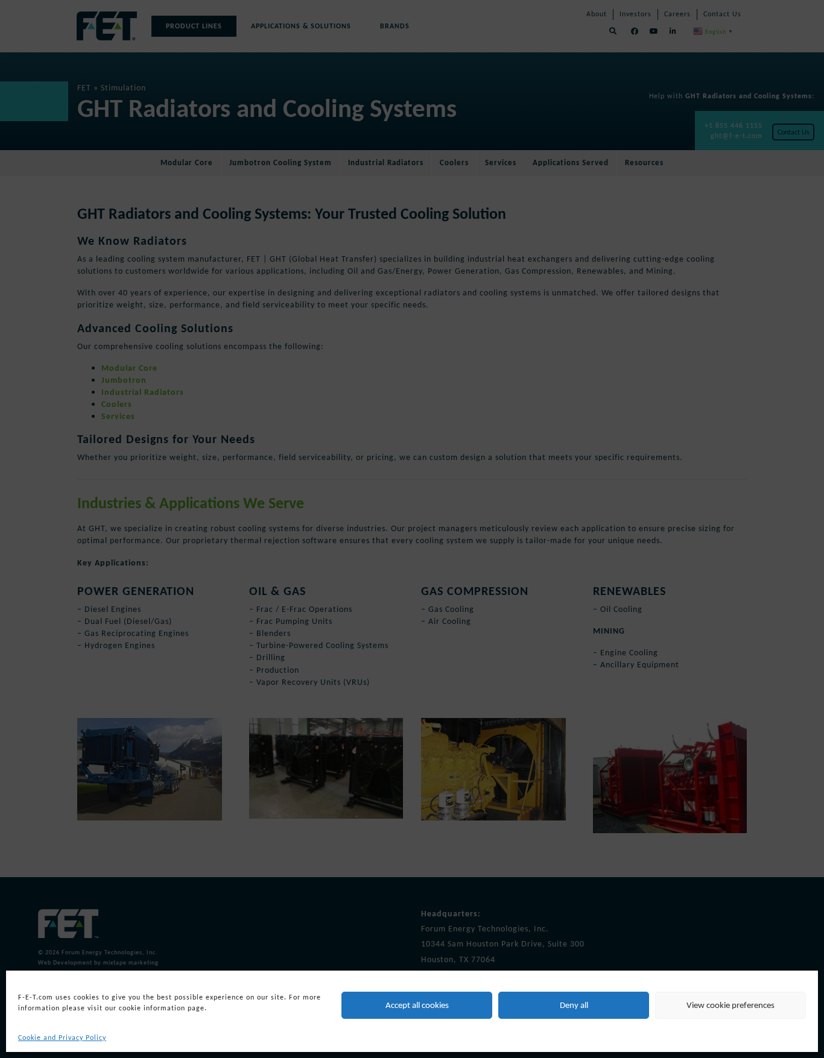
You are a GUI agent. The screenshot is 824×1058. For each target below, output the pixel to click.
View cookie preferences (730, 1005)
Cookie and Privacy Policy (62, 1037)
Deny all (574, 1005)
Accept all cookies (417, 1005)
